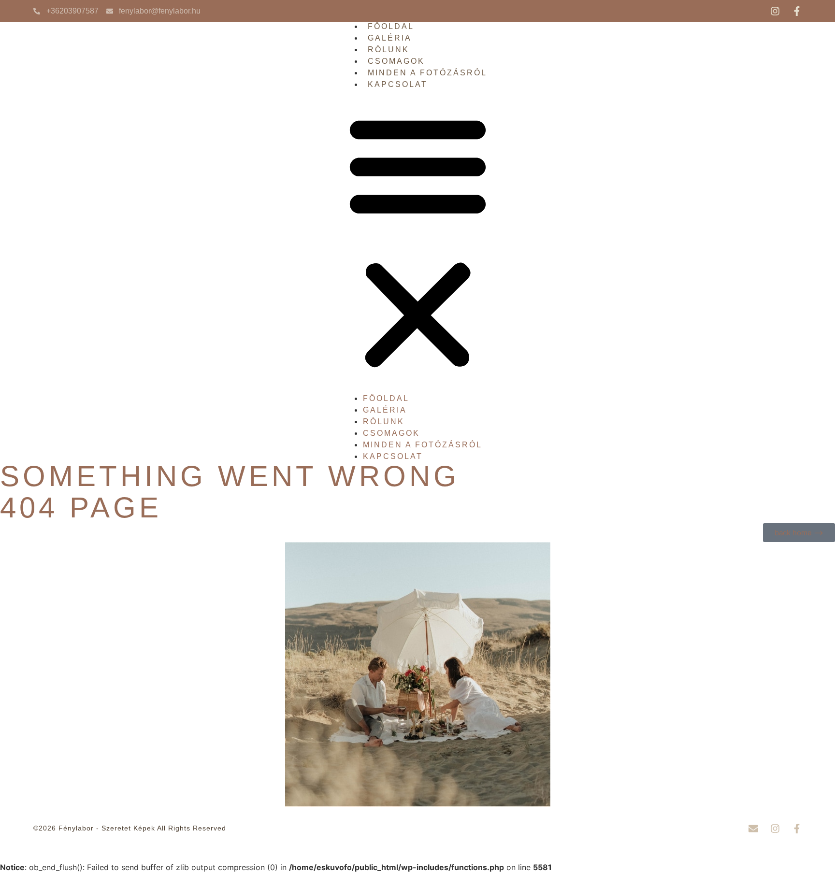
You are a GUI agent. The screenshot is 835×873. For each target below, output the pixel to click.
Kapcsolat (398, 84)
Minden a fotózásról (427, 73)
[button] (418, 241)
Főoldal (391, 26)
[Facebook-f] (797, 11)
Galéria (390, 38)
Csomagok (396, 61)
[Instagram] (775, 11)
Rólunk (388, 49)
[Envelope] (753, 828)
